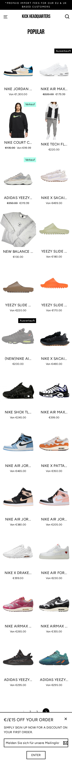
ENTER (36, 755)
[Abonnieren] (65, 743)
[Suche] (67, 16)
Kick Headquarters (36, 16)
